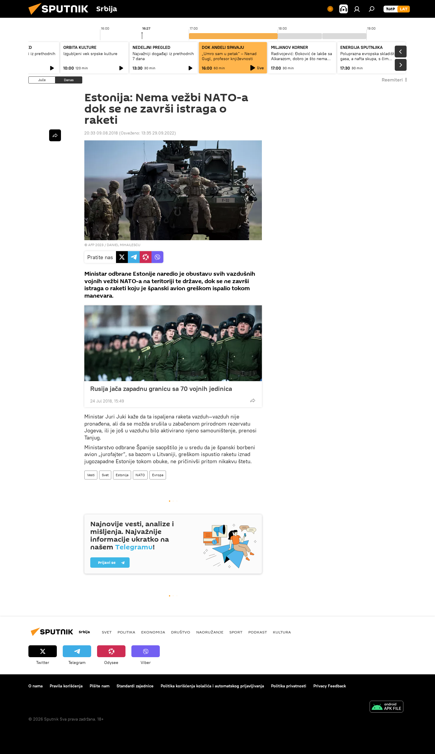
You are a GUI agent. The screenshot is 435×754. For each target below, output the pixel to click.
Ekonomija (153, 632)
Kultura (282, 632)
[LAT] (403, 9)
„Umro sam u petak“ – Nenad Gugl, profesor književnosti (229, 56)
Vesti (91, 475)
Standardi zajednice (135, 686)
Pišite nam (99, 686)
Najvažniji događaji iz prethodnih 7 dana (163, 56)
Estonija (122, 475)
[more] (253, 400)
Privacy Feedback (329, 686)
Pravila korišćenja (66, 686)
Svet (105, 475)
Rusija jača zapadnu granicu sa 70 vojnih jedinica (161, 388)
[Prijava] (357, 9)
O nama (35, 686)
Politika (126, 632)
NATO (140, 475)
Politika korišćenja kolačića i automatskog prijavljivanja (212, 686)
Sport (235, 632)
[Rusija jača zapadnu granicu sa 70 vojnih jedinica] (173, 343)
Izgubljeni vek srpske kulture (90, 53)
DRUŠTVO (180, 632)
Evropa (157, 475)
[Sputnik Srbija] (60, 16)
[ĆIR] (390, 9)
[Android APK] (386, 707)
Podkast (257, 632)
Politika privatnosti (288, 686)
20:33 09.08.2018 (101, 133)
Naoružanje (209, 632)
